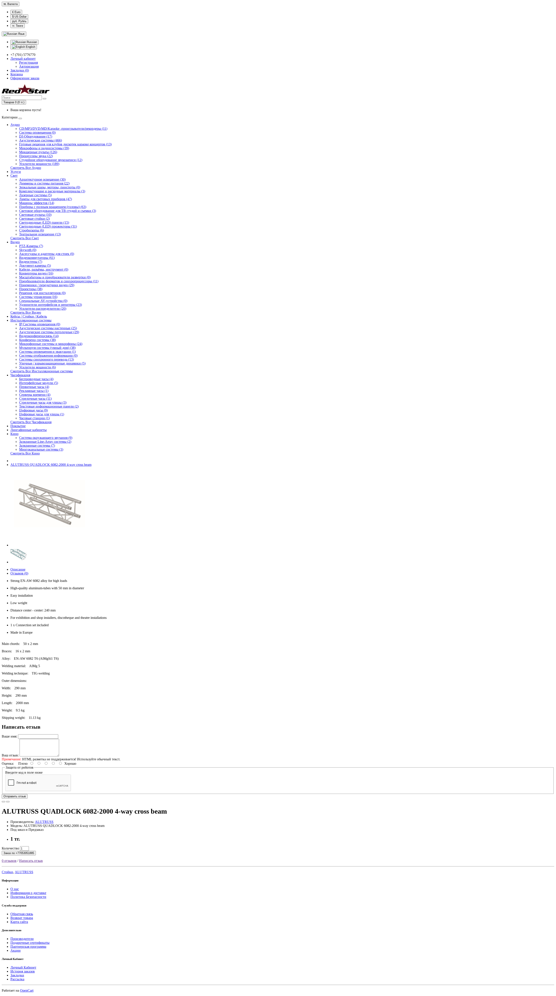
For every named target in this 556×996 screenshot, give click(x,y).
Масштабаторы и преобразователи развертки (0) (55, 277)
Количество (10, 848)
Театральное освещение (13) (40, 234)
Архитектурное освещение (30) (42, 179)
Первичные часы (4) (34, 387)
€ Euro (16, 12)
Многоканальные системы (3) (41, 449)
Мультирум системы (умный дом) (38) (47, 348)
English (30, 46)
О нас (14, 889)
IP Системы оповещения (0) (39, 324)
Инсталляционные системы (30, 320)
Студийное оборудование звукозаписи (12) (50, 160)
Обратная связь (21, 914)
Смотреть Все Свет (24, 238)
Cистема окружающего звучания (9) (45, 438)
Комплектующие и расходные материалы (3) (52, 191)
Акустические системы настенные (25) (48, 328)
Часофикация (20, 375)
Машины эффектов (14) (36, 203)
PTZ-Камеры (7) (31, 246)
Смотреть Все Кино (25, 453)
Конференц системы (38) (37, 340)
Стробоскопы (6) (31, 230)
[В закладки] (3, 801)
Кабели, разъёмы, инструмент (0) (43, 269)
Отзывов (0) (19, 573)
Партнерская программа (28, 946)
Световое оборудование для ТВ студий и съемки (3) (57, 211)
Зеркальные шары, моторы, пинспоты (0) (49, 187)
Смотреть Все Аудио (25, 168)
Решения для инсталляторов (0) (42, 293)
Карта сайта (19, 922)
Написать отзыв (31, 861)
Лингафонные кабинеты (28, 430)
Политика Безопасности (28, 897)
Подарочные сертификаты (30, 942)
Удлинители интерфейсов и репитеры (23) (50, 304)
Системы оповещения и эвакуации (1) (47, 351)
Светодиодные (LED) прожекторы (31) (48, 226)
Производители (22, 939)
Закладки (17, 975)
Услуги (15, 171)
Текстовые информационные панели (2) (49, 406)
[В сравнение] (8, 801)
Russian (31, 42)
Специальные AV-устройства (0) (43, 301)
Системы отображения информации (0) (48, 355)
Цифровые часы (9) (33, 410)
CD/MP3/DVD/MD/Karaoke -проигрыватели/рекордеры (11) (63, 128)
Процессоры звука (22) (36, 156)
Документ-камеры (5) (35, 265)
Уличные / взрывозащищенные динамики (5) (52, 363)
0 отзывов (9, 861)
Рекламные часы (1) (33, 391)
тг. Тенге (17, 25)
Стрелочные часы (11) (35, 398)
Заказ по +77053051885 (18, 853)
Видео (15, 242)
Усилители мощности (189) (39, 164)
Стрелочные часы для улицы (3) (42, 402)
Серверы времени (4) (34, 394)
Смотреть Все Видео (25, 312)
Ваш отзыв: (10, 755)
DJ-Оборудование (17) (35, 136)
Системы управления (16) (38, 297)
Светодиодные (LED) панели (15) (44, 222)
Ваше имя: (9, 736)
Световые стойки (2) (34, 218)
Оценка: (8, 763)
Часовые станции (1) (34, 418)
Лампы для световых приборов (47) (45, 199)
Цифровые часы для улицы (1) (41, 414)
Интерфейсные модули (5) (38, 383)
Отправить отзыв (14, 796)
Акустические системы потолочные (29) (49, 332)
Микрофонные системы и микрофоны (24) (50, 344)
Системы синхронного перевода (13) (46, 359)
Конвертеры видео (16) (36, 273)
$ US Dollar (19, 16)
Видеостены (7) (30, 261)
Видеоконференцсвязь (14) (39, 336)
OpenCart (26, 990)
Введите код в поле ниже (24, 772)
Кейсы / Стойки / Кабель (28, 316)
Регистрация (28, 62)
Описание (17, 569)
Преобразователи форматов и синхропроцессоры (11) (58, 281)
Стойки (7, 872)
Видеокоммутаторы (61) (37, 258)
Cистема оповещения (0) (37, 132)
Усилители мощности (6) (37, 367)
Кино (14, 434)
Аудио (15, 125)
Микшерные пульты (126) (38, 152)
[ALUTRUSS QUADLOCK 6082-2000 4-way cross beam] (48, 545)
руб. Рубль (19, 21)
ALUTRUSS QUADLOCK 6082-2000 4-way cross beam (50, 464)
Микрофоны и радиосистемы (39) (44, 148)
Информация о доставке (28, 893)
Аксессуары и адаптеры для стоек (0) (46, 254)
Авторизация (29, 66)
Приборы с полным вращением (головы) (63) (52, 207)
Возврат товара (21, 918)
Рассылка (17, 979)
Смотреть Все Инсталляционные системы (41, 371)
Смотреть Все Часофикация (30, 422)
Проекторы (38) (30, 289)
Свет (14, 175)
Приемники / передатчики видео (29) (46, 285)
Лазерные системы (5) (35, 195)
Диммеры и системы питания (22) (44, 183)
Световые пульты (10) (35, 215)
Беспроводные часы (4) (36, 379)
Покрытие (18, 426)
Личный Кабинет (23, 967)
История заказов (22, 971)
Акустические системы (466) (40, 140)
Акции (15, 950)
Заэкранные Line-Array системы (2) (45, 441)
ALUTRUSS (44, 822)
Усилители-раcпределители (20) (42, 308)
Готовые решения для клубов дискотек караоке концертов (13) (65, 144)
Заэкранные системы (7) (37, 445)
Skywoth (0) (27, 250)
